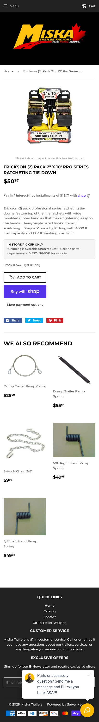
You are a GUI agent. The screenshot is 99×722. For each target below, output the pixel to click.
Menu (14, 6)
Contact (49, 617)
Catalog (49, 611)
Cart (91, 6)
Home (8, 71)
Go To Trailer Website (50, 623)
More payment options (25, 304)
